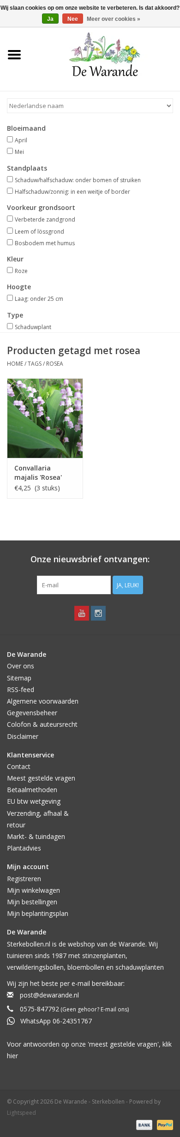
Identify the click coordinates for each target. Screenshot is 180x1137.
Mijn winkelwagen (33, 890)
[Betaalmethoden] (143, 1124)
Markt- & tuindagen (36, 836)
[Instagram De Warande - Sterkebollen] (98, 613)
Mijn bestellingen (32, 901)
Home (15, 364)
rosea (54, 364)
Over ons (20, 665)
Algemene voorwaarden (42, 701)
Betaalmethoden (32, 789)
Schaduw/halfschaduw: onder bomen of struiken (78, 180)
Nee (72, 19)
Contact (18, 766)
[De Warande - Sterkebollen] (104, 54)
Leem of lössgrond (39, 231)
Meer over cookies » (113, 19)
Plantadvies (24, 848)
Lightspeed (21, 1113)
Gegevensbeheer (32, 712)
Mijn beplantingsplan (37, 913)
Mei (19, 152)
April (21, 140)
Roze (21, 271)
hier (12, 1055)
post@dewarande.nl (49, 995)
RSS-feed (20, 689)
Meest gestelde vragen (41, 778)
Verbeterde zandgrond (45, 219)
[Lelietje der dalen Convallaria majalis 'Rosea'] (45, 418)
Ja (50, 19)
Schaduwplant (33, 327)
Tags (35, 364)
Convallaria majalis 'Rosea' (38, 473)
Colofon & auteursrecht (42, 724)
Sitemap (19, 677)
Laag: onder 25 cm (39, 299)
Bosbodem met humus (45, 243)
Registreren (24, 878)
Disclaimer (22, 736)
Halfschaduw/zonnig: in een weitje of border (72, 192)
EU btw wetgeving (33, 801)
